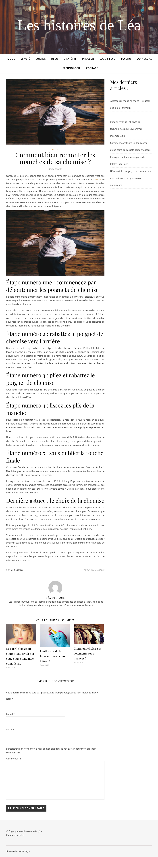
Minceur (88, 58)
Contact (92, 68)
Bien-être (70, 58)
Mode (11, 58)
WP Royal (25, 851)
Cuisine (40, 58)
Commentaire (13, 758)
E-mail (10, 714)
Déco (54, 58)
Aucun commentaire (94, 569)
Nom (9, 698)
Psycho (126, 58)
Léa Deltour (17, 569)
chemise (97, 179)
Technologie (72, 68)
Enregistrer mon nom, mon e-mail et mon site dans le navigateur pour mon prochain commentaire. (51, 750)
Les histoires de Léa (79, 25)
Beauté (25, 58)
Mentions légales (15, 834)
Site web (10, 729)
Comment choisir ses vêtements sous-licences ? (87, 653)
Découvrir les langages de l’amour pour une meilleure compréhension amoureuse (131, 177)
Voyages (142, 58)
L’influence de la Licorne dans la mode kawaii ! (54, 656)
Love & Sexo (108, 58)
